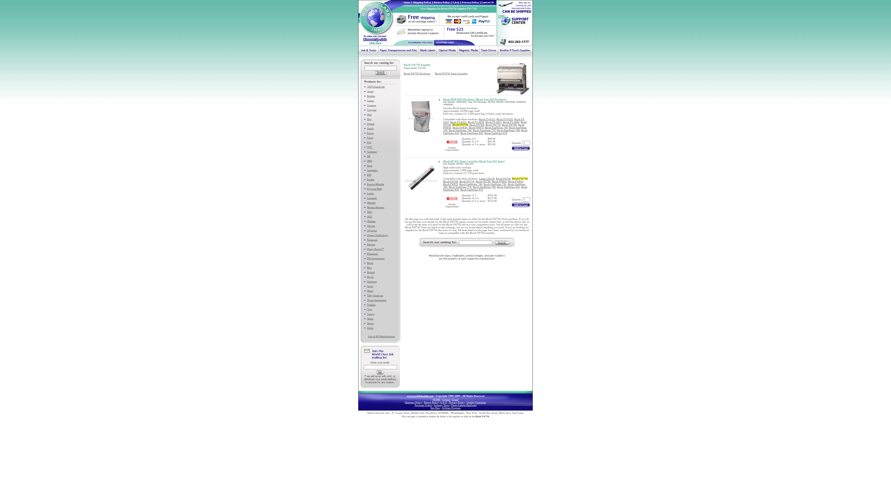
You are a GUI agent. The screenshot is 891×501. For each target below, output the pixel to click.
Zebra (370, 328)
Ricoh (370, 263)
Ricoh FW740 (503, 178)
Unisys (370, 314)
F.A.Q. (443, 402)
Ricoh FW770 (493, 124)
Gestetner (372, 151)
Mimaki (371, 202)
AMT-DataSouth (376, 86)
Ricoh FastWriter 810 (508, 187)
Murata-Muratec (375, 207)
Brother (371, 96)
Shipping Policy (413, 402)
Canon (370, 100)
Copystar (372, 110)
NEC (369, 212)
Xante (370, 318)
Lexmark (372, 198)
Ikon (369, 165)
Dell (369, 114)
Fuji (369, 142)
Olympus (372, 230)
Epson (370, 133)
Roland (371, 272)
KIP (369, 174)
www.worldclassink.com (420, 396)
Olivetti (371, 226)
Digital (370, 123)
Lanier (370, 193)
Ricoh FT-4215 (487, 119)
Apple (370, 91)
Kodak (370, 179)
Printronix (372, 253)
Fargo (370, 137)
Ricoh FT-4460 (511, 122)
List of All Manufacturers (381, 336)
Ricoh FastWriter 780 (508, 130)
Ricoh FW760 (476, 124)
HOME (436, 399)
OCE (369, 216)
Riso (369, 267)
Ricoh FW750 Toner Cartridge (451, 73)
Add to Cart (521, 148)
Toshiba (371, 304)
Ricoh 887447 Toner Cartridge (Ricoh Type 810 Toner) (474, 161)
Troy (369, 309)
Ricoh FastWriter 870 (495, 133)
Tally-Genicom (375, 295)
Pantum (371, 244)
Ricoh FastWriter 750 (495, 184)
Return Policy (431, 402)
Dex (369, 119)
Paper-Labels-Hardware (464, 405)
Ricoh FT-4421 (493, 122)
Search (502, 242)
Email (455, 399)
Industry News (441, 405)
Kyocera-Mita (374, 188)
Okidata (371, 221)
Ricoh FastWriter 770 (484, 130)
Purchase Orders (423, 405)
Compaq (371, 105)
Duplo (370, 128)
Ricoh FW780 (509, 124)
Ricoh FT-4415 (458, 122)
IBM (369, 161)
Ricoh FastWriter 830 (471, 133)
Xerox (370, 323)
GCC (369, 147)
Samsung (372, 281)
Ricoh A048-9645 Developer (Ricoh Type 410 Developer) (475, 99)
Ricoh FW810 (499, 181)
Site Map (435, 408)
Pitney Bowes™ (375, 249)
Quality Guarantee (476, 402)
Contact (446, 399)
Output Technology (377, 235)
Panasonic (372, 239)
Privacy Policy (457, 402)
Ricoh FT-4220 (505, 119)
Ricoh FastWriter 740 (496, 127)
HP (368, 156)
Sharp (370, 290)
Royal (370, 277)
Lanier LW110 (486, 178)
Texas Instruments (376, 300)
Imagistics (372, 170)
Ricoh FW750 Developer (417, 73)
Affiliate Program (451, 408)
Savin (370, 286)
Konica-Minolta (375, 184)
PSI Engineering (376, 258)
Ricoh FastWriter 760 (460, 130)
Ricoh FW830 (459, 127)
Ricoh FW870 (476, 127)
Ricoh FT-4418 (476, 122)
